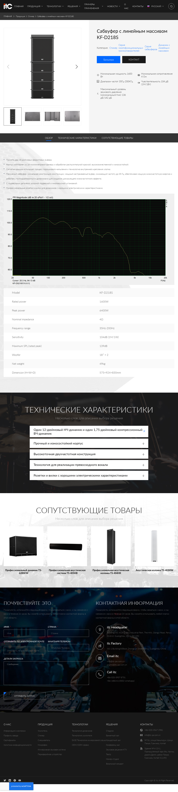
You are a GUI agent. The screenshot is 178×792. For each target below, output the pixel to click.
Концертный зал (113, 740)
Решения (112, 724)
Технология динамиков (82, 731)
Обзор (49, 137)
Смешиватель (44, 740)
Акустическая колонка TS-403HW (154, 570)
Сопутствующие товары (117, 137)
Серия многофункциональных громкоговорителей (131, 47)
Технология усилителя (82, 735)
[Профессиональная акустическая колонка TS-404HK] (111, 546)
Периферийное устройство (50, 754)
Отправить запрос (24, 696)
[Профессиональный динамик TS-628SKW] (23, 546)
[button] (77, 67)
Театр (108, 754)
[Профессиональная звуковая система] (8, 6)
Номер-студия (112, 759)
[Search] (171, 6)
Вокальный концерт (114, 763)
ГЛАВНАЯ (8, 16)
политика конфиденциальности (18, 745)
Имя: (7, 627)
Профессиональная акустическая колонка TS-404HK (111, 571)
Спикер (31, 16)
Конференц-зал (113, 745)
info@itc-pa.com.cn (116, 661)
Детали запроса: (13, 658)
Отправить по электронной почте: (24, 642)
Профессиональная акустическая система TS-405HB (67, 571)
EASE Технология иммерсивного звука (89, 740)
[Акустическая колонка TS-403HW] (154, 546)
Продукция (20, 16)
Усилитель (42, 731)
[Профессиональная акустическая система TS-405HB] (67, 546)
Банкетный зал (112, 735)
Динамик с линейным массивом (164, 47)
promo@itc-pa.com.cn (117, 664)
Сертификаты (10, 740)
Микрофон (42, 745)
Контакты (146, 724)
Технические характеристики (77, 137)
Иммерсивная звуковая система (52, 749)
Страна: (53, 627)
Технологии (80, 724)
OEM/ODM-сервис (80, 745)
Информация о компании (15, 731)
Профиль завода (11, 735)
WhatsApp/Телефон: (60, 641)
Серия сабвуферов (151, 48)
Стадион (110, 731)
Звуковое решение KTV (116, 749)
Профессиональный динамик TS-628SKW (23, 571)
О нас (7, 724)
